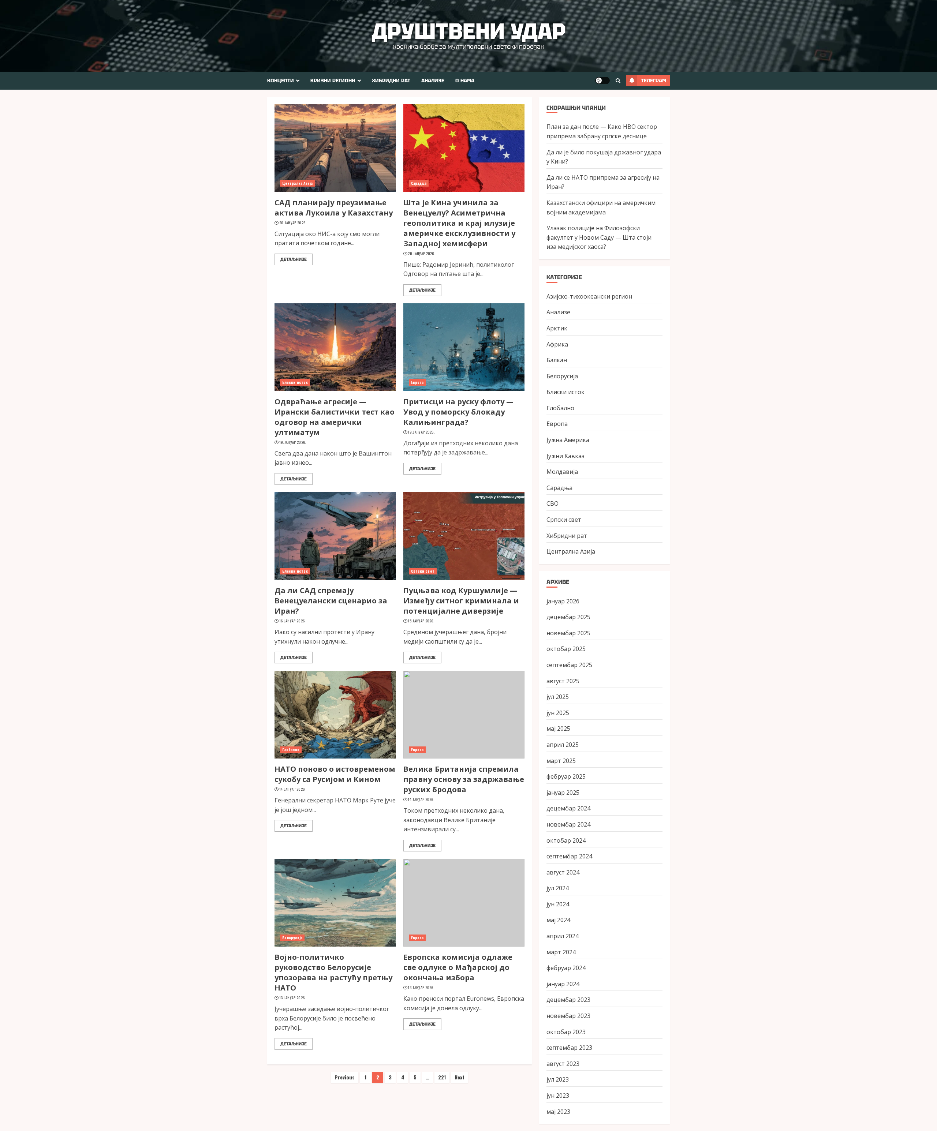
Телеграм (653, 80)
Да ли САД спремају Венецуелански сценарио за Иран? (331, 600)
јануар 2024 (562, 984)
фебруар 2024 (566, 968)
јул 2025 (557, 697)
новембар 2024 (568, 824)
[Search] (618, 81)
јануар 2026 (562, 601)
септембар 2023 (569, 1048)
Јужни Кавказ (565, 456)
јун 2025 (557, 713)
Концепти (280, 80)
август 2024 (562, 872)
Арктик (556, 328)
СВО (552, 503)
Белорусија (292, 937)
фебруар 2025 (566, 776)
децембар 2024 (568, 808)
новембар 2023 (568, 1016)
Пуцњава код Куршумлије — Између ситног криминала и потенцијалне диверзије (461, 600)
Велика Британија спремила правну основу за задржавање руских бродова (463, 779)
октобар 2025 (566, 649)
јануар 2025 (562, 793)
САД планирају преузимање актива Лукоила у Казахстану (334, 208)
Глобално (290, 749)
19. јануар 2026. (292, 442)
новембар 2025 (568, 633)
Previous (345, 1077)
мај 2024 (558, 920)
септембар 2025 (569, 665)
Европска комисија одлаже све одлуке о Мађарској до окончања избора (457, 967)
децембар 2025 (568, 617)
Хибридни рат (391, 80)
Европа (417, 382)
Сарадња (419, 183)
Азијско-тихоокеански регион (589, 296)
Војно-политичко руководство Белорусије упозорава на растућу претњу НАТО (333, 972)
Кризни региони (332, 80)
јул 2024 (557, 888)
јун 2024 (557, 904)
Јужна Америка (567, 440)
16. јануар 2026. (292, 620)
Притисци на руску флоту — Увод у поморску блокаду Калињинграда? (458, 412)
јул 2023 (557, 1079)
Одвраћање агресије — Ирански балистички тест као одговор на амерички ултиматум (335, 417)
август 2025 (562, 681)
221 (442, 1077)
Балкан (556, 360)
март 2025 (561, 761)
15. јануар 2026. (421, 620)
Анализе (432, 80)
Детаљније (293, 259)
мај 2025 (558, 728)
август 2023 (562, 1064)
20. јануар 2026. (292, 222)
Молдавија (562, 472)
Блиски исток (295, 382)
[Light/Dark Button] (602, 80)
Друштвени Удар (469, 31)
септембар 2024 (569, 856)
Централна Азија (297, 183)
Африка (557, 344)
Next (459, 1077)
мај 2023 (558, 1112)
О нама (464, 80)
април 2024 (562, 936)
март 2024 (561, 952)
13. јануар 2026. (292, 997)
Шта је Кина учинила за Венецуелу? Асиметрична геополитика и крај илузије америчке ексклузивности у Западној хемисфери (459, 223)
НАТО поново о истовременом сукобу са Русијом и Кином (335, 774)
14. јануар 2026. (292, 789)
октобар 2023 (566, 1032)
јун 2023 (557, 1095)
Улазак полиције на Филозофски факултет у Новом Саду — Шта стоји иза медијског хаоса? (599, 237)
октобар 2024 (566, 840)
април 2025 (562, 745)
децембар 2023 (568, 1000)
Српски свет (422, 571)
